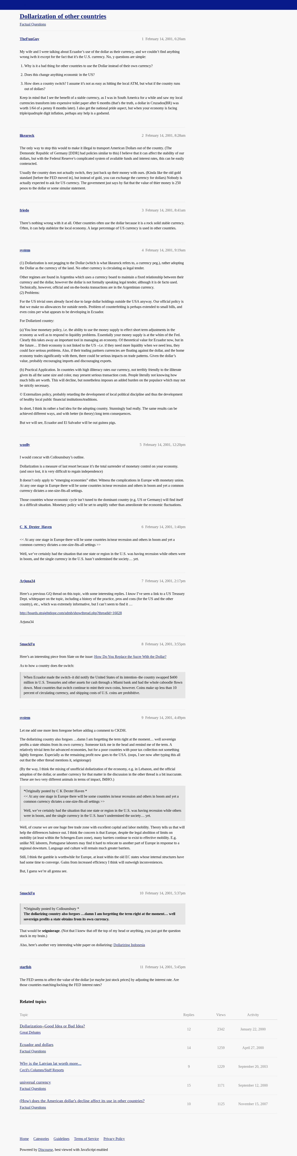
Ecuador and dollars (36, 1044)
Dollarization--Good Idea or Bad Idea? (52, 1026)
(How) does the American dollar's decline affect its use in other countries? (82, 1100)
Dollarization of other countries (63, 16)
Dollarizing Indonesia (129, 945)
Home (24, 1139)
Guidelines (61, 1139)
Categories (41, 1139)
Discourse (45, 1150)
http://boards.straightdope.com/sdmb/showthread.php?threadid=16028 (71, 613)
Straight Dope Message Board (24, 5)
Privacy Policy (114, 1139)
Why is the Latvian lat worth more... (50, 1063)
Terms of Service (86, 1139)
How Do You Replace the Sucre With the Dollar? (130, 657)
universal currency (35, 1082)
